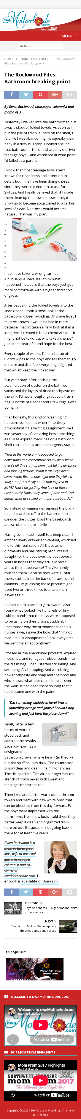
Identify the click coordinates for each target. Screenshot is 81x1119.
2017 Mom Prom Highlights (32, 1052)
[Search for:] (40, 45)
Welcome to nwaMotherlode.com (39, 997)
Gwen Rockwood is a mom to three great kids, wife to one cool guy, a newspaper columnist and (20, 853)
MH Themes (40, 1115)
